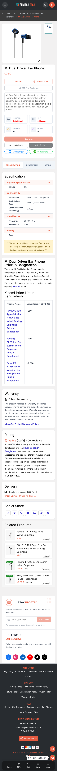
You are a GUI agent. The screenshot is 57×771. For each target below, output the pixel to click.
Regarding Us (10, 671)
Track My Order (46, 671)
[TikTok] (37, 657)
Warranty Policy (28, 697)
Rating (48, 165)
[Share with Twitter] (14, 513)
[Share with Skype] (47, 513)
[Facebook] (8, 657)
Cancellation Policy (28, 692)
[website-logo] (26, 5)
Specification (13, 165)
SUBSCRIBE (44, 620)
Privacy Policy (45, 692)
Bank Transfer (26, 712)
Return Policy (42, 686)
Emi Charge (47, 707)
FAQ (36, 712)
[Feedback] (52, 749)
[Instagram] (15, 657)
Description (32, 165)
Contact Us (9, 707)
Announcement (34, 707)
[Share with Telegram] (41, 513)
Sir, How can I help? (37, 758)
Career (28, 676)
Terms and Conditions (27, 671)
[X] (44, 657)
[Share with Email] (27, 513)
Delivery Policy (15, 686)
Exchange (20, 707)
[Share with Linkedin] (34, 513)
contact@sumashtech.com (28, 727)
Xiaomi (16, 286)
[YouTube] (30, 657)
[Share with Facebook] (8, 513)
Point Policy (29, 686)
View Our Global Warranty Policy (22, 424)
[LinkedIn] (23, 657)
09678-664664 (28, 731)
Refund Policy (12, 692)
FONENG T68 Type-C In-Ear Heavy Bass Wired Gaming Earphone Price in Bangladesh (14, 321)
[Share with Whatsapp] (21, 513)
